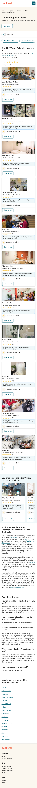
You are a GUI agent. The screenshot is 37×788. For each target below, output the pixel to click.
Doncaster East (7, 723)
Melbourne (5, 12)
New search (7, 26)
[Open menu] (33, 3)
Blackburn (5, 694)
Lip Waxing (26, 10)
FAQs (3, 772)
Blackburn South (7, 697)
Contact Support (6, 766)
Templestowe (6, 739)
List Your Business (7, 758)
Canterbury (5, 717)
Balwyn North (6, 691)
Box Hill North (6, 704)
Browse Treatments (7, 770)
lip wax (32, 562)
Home (3, 10)
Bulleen (4, 707)
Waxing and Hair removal (14, 10)
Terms (3, 782)
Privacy (4, 780)
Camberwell (5, 713)
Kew (3, 733)
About (3, 756)
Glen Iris (4, 726)
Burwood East (6, 710)
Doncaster (5, 720)
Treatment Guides (7, 768)
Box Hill (4, 700)
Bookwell (14, 537)
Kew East (5, 736)
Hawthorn (12, 12)
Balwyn (4, 687)
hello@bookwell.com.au (18, 587)
